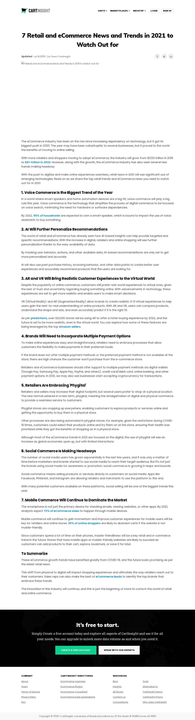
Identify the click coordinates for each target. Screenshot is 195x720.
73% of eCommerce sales (61, 511)
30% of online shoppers (84, 523)
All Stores (118, 691)
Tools (145, 681)
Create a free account (76, 650)
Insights (117, 686)
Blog (115, 681)
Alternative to (150, 686)
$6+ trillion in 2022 (38, 162)
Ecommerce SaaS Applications (78, 697)
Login (154, 11)
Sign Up (167, 11)
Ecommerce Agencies (73, 681)
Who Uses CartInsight (155, 702)
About (24, 681)
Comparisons (120, 702)
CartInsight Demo (153, 691)
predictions (39, 318)
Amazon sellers (69, 327)
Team (24, 686)
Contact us (119, 697)
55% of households (46, 215)
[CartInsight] (35, 10)
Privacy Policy (28, 697)
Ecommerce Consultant (74, 691)
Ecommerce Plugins (72, 686)
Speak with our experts (119, 650)
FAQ (23, 702)
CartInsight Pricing (153, 697)
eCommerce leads (109, 576)
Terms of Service (30, 691)
